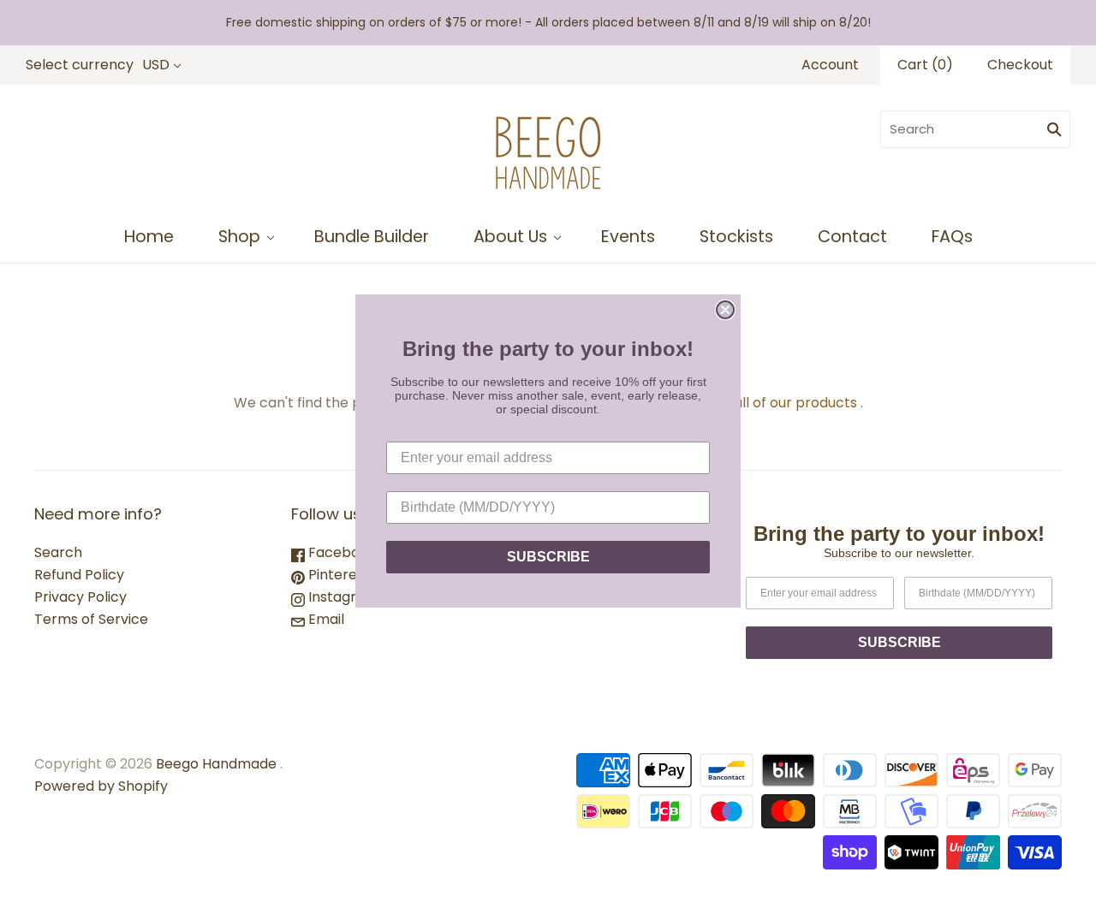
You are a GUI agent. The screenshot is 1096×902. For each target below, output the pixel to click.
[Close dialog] (725, 309)
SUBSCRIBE (548, 556)
